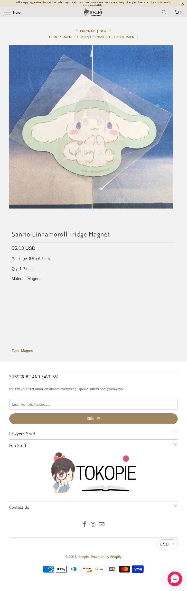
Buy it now (93, 324)
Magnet (27, 351)
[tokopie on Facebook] (84, 524)
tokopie (83, 557)
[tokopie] (93, 12)
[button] (175, 579)
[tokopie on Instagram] (93, 524)
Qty (15, 288)
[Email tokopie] (102, 524)
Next (104, 31)
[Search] (164, 12)
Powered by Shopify (106, 557)
